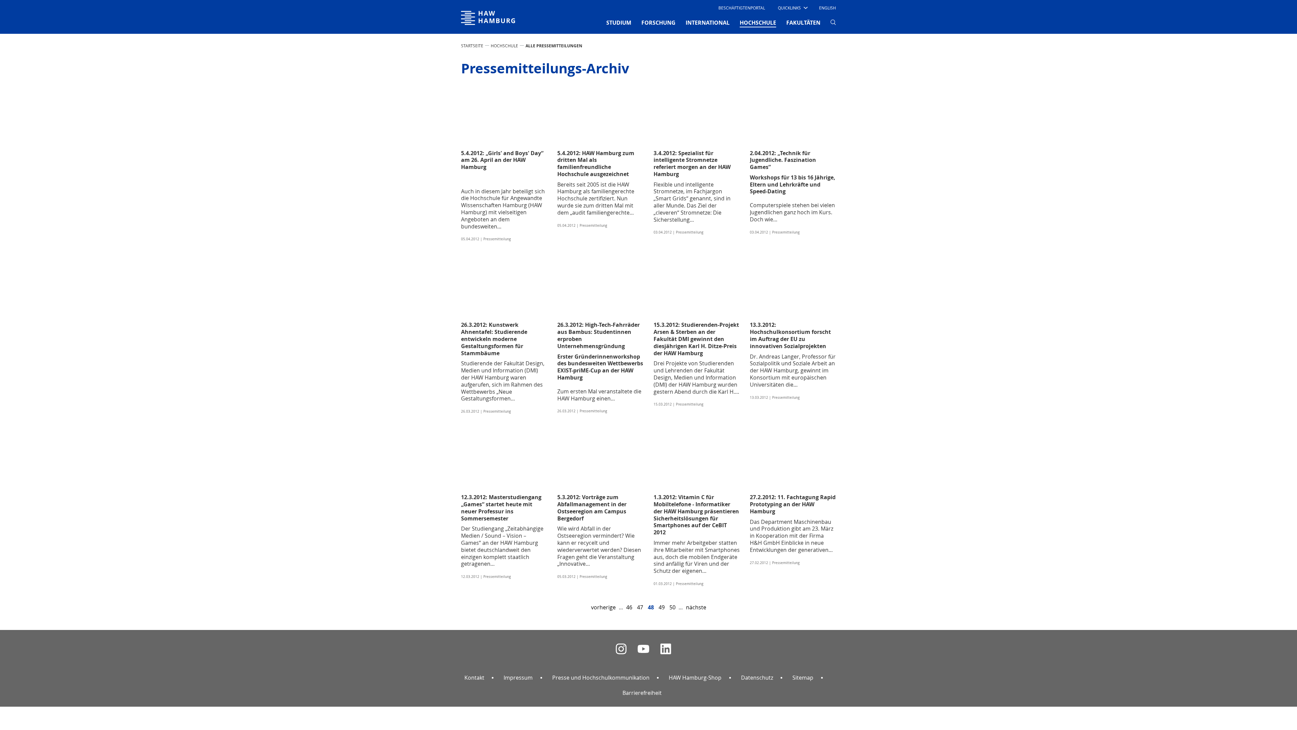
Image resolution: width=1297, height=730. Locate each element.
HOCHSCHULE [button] (758, 22)
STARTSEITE (472, 45)
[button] (792, 7)
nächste (696, 607)
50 (672, 607)
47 (640, 607)
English (827, 7)
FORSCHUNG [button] (658, 22)
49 (662, 607)
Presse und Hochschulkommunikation (601, 677)
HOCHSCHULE (504, 45)
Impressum (518, 677)
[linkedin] (666, 649)
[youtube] (643, 649)
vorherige (603, 607)
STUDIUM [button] (618, 22)
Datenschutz (757, 677)
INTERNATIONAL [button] (708, 22)
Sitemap (802, 677)
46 (629, 607)
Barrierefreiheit (642, 693)
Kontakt (474, 677)
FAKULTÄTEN (803, 22)
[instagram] (621, 649)
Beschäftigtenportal (741, 7)
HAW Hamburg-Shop (695, 677)
